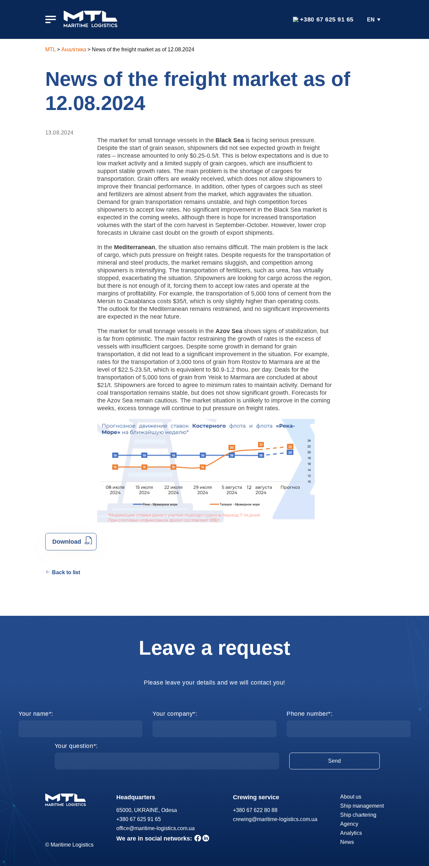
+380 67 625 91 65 (327, 19)
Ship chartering (358, 815)
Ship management (362, 806)
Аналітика (73, 49)
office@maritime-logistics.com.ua (155, 828)
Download (66, 541)
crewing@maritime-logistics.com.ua (275, 819)
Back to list (66, 572)
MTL (50, 49)
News (347, 842)
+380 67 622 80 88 (255, 810)
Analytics (351, 833)
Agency (349, 824)
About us (350, 797)
